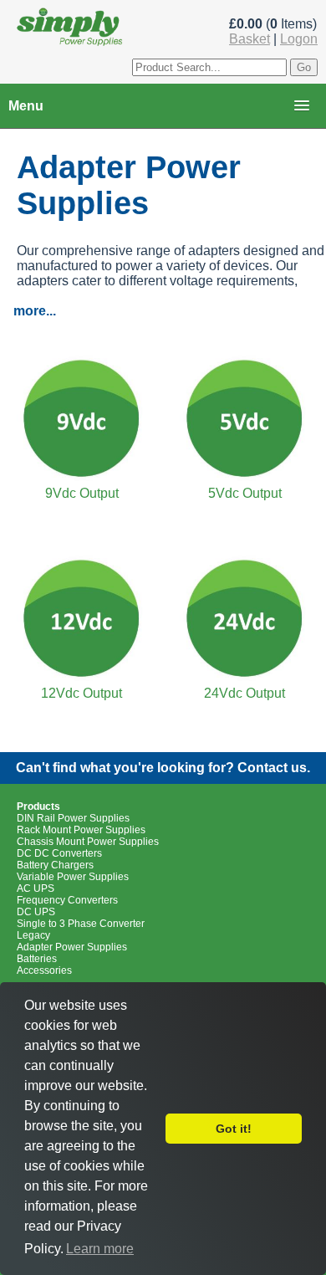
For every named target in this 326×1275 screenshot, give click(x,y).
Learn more (100, 1249)
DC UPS (36, 912)
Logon (299, 39)
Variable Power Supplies (73, 877)
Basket (249, 39)
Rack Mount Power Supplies (81, 830)
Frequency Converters (67, 900)
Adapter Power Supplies (72, 947)
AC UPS (35, 888)
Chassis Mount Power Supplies (88, 841)
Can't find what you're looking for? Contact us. (163, 767)
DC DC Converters (59, 853)
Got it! (234, 1128)
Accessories (44, 970)
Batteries (37, 959)
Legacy (33, 935)
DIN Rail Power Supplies (73, 818)
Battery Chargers (55, 865)
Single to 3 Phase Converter (81, 923)
